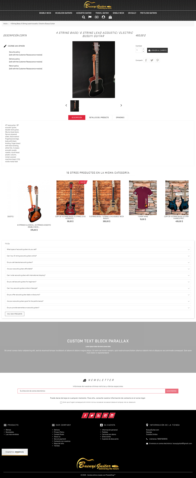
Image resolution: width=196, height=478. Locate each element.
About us (57, 437)
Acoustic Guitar (83, 13)
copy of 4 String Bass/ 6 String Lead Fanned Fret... (135, 217)
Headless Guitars (63, 13)
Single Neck (118, 13)
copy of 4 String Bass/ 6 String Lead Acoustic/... (26, 217)
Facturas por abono (109, 434)
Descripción (77, 117)
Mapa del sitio (59, 443)
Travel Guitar (102, 13)
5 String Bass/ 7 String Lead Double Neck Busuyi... (62, 217)
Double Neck (45, 13)
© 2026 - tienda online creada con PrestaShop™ (98, 475)
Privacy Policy (59, 432)
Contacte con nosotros (62, 441)
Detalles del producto (99, 117)
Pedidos (105, 432)
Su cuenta (109, 425)
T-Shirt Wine (99, 216)
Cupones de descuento (110, 439)
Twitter (94, 414)
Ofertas (8, 430)
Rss (101, 414)
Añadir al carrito (159, 50)
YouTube (108, 414)
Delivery (57, 430)
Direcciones (106, 437)
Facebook (88, 414)
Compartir (146, 60)
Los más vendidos (12, 434)
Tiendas (57, 446)
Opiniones (120, 117)
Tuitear (151, 60)
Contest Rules (59, 434)
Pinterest (157, 60)
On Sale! (132, 13)
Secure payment (60, 439)
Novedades (10, 432)
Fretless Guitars (148, 13)
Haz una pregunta (14, 314)
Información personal (110, 430)
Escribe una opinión (14, 46)
